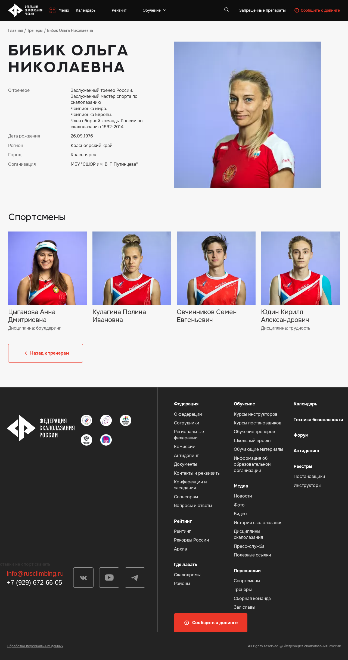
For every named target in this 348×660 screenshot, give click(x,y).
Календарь (85, 10)
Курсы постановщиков (257, 423)
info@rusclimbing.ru (35, 573)
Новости (243, 496)
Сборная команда (252, 598)
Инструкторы (307, 485)
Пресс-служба (249, 546)
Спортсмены (247, 581)
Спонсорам (186, 497)
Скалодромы (187, 575)
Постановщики (309, 476)
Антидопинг (186, 455)
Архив (180, 549)
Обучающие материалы (258, 449)
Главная (15, 30)
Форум (301, 435)
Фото (239, 505)
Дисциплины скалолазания (248, 534)
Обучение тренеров (254, 431)
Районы (182, 583)
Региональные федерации (189, 434)
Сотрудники (186, 423)
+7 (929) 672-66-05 (34, 582)
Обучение (152, 10)
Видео (240, 514)
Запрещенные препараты (262, 10)
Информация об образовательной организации (252, 464)
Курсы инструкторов (256, 414)
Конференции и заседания (190, 485)
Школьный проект (252, 440)
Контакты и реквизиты (197, 473)
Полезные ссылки (252, 555)
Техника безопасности (318, 420)
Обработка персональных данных (35, 646)
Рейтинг (119, 10)
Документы (185, 464)
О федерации (188, 414)
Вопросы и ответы (193, 505)
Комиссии (184, 446)
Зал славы (244, 607)
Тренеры (35, 30)
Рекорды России (191, 540)
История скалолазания (258, 523)
